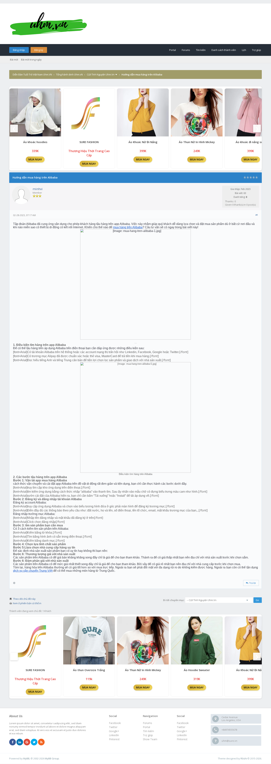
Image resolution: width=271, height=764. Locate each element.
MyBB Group (52, 758)
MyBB (26, 758)
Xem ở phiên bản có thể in (27, 603)
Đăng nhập (19, 50)
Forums (186, 50)
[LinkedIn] (19, 742)
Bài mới (14, 59)
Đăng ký (38, 50)
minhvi (38, 189)
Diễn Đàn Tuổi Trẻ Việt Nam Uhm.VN (32, 74)
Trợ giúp (256, 50)
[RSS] (41, 742)
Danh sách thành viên (223, 50)
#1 (257, 214)
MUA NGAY (35, 159)
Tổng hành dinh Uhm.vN (69, 74)
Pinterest (182, 739)
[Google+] (27, 742)
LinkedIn (182, 735)
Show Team (150, 739)
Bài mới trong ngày (31, 59)
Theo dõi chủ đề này (24, 598)
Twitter (181, 727)
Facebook (183, 723)
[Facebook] (12, 742)
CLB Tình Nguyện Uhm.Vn (100, 74)
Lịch (244, 50)
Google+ (182, 731)
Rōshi (244, 758)
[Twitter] (34, 742)
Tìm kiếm (201, 50)
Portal (172, 50)
